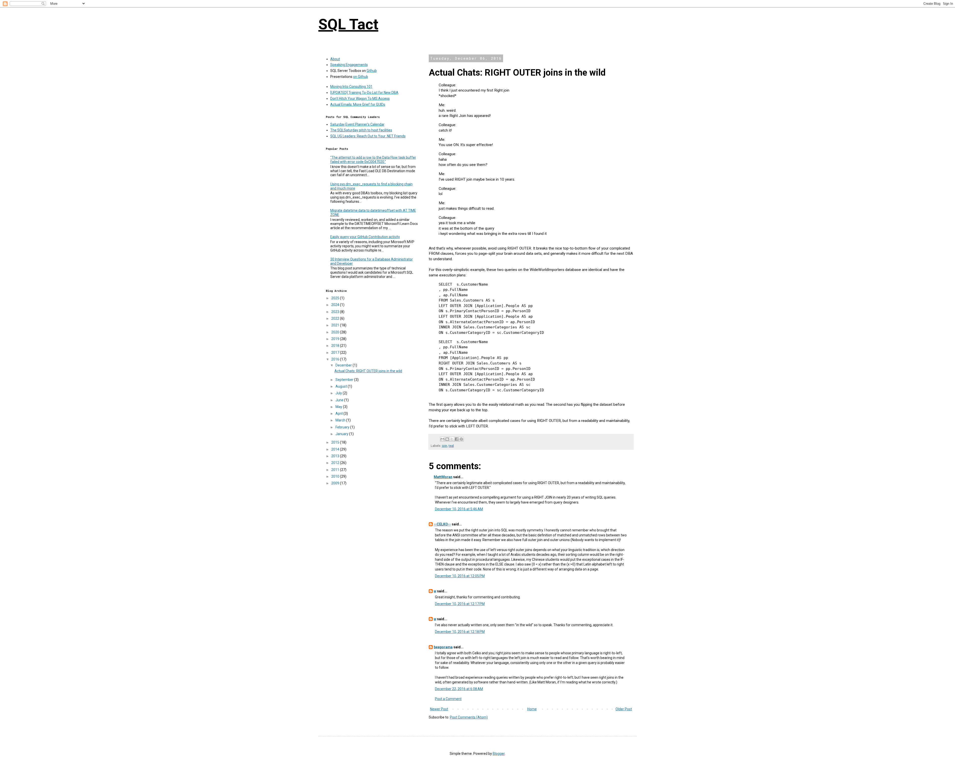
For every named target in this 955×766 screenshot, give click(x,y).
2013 (335, 456)
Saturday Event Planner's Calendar (357, 124)
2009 (335, 483)
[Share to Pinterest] (461, 439)
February (342, 427)
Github (372, 71)
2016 (335, 359)
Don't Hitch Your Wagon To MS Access (360, 99)
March (340, 420)
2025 (335, 298)
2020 (335, 332)
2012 (335, 463)
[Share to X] (451, 439)
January (342, 434)
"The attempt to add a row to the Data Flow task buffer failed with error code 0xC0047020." (373, 159)
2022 (335, 318)
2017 (335, 353)
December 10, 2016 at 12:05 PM (460, 576)
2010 (335, 476)
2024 (335, 305)
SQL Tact (348, 24)
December (344, 365)
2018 (335, 346)
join (444, 446)
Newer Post (439, 709)
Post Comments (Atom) (469, 717)
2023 (335, 312)
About (335, 59)
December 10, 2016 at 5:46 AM (459, 509)
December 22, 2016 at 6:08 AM (459, 689)
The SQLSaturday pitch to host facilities (361, 130)
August (341, 386)
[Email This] (442, 439)
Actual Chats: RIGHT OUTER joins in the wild (368, 371)
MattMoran (443, 477)
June (339, 400)
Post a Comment (448, 699)
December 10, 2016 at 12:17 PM (460, 604)
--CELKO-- (442, 524)
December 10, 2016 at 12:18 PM (460, 632)
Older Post (624, 709)
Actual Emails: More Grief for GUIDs (357, 104)
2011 (335, 470)
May (339, 407)
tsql (451, 446)
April (339, 413)
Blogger (499, 754)
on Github (360, 77)
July (339, 393)
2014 (335, 449)
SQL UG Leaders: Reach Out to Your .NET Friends (368, 136)
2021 (335, 325)
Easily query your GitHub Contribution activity (365, 237)
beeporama (443, 647)
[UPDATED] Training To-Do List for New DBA (364, 93)
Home (532, 709)
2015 (335, 442)
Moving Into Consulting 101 (351, 87)
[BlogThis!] (447, 439)
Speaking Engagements (349, 65)
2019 (335, 339)
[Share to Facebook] (456, 439)
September (344, 380)
